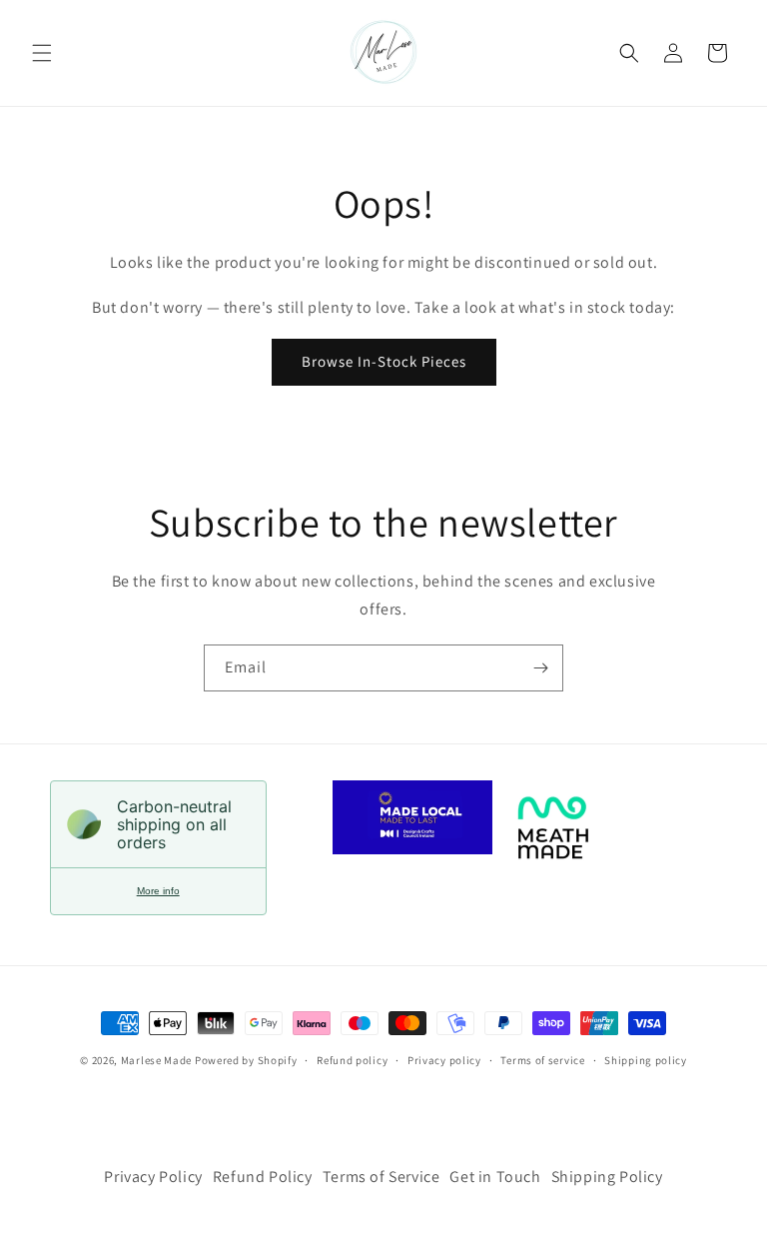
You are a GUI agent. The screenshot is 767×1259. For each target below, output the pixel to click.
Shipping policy (645, 1060)
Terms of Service (381, 1176)
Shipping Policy (607, 1176)
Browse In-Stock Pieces (384, 361)
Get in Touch (494, 1176)
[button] (42, 53)
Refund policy (352, 1060)
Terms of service (542, 1060)
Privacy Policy (153, 1176)
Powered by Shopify (246, 1060)
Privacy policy (444, 1060)
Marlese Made (156, 1060)
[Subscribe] (540, 667)
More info (158, 890)
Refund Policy (263, 1176)
